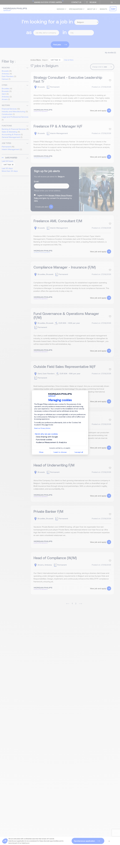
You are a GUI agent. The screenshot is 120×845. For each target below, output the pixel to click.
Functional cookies (44, 439)
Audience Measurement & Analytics (51, 442)
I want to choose (60, 452)
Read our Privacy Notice (42, 428)
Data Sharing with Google (47, 437)
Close (41, 452)
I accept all (79, 452)
